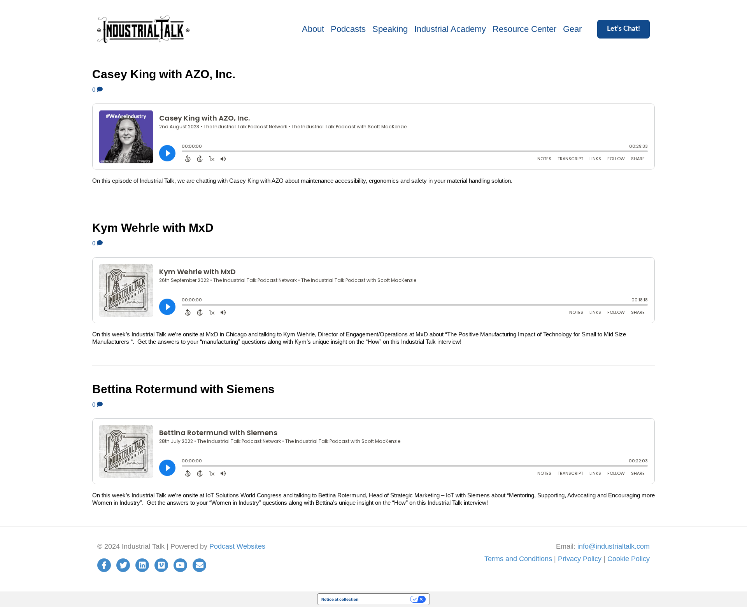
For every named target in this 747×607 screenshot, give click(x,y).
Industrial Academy (450, 29)
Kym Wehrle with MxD (153, 227)
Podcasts (348, 29)
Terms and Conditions (518, 559)
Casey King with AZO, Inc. (163, 74)
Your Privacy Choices (386, 599)
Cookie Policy (628, 559)
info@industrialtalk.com (613, 546)
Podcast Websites (237, 546)
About (313, 29)
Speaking (390, 29)
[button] (623, 29)
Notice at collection (339, 599)
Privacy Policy (579, 559)
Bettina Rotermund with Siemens (183, 389)
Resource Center (524, 29)
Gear (572, 29)
